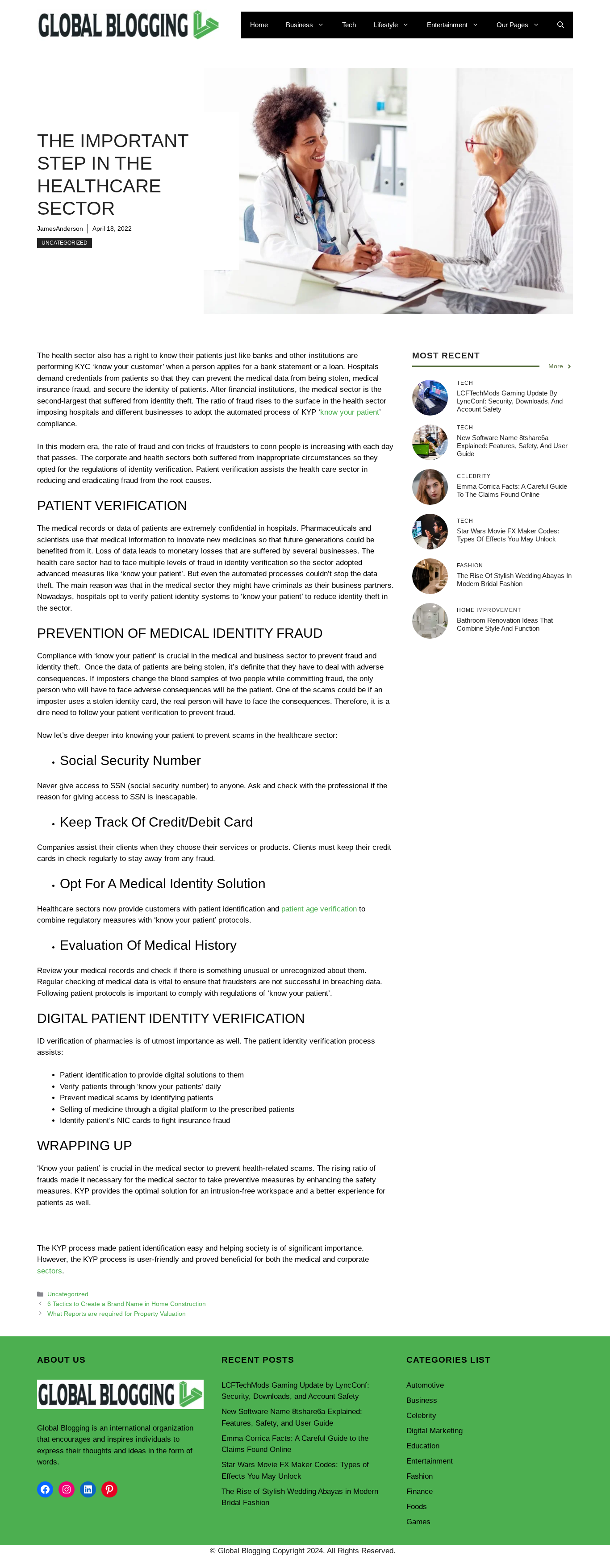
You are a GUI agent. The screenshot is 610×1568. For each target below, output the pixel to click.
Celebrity (421, 1415)
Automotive (425, 1385)
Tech (349, 25)
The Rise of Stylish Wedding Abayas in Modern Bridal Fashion (514, 579)
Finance (419, 1491)
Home (259, 25)
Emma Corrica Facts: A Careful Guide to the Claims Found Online (512, 490)
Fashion (419, 1476)
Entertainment (447, 25)
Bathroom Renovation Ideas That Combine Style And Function (505, 624)
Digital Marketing (434, 1431)
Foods (416, 1506)
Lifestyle (386, 25)
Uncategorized (65, 243)
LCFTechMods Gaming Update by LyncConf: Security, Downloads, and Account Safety (510, 401)
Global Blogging (63, 1428)
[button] (560, 25)
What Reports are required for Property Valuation (116, 1313)
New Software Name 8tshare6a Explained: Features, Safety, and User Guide (512, 446)
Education (422, 1446)
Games (418, 1522)
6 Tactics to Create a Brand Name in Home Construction (126, 1303)
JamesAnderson (60, 228)
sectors (49, 1271)
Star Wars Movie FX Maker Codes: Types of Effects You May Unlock (508, 535)
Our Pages (512, 25)
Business (299, 25)
